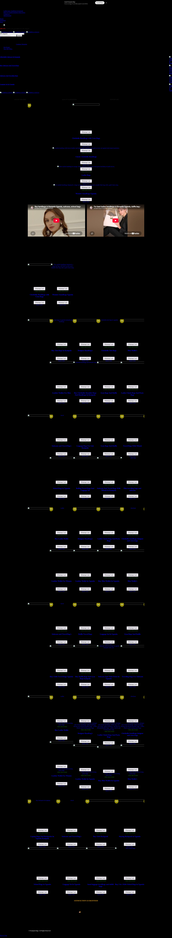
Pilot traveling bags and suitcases (132, 489)
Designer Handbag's (85, 350)
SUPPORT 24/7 (114, 99)
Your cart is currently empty (8, 44)
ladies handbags (91, 724)
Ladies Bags (86, 175)
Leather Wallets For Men (61, 393)
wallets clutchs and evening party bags (87, 727)
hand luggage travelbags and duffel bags (101, 885)
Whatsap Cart (86, 132)
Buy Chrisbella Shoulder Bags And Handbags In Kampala (85, 394)
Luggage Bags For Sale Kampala (85, 447)
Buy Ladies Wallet (61, 539)
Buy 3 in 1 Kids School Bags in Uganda (129, 884)
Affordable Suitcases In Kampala (10, 57)
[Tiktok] (138, 906)
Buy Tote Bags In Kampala (62, 350)
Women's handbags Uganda (86, 194)
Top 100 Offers (8, 49)
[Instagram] (123, 906)
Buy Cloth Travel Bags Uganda (61, 677)
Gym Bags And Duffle (109, 393)
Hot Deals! (7, 47)
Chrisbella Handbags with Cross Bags (86, 138)
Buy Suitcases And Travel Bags (9, 65)
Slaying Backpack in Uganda (129, 836)
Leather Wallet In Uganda (85, 581)
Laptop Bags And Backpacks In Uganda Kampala (42, 837)
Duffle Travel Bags (85, 634)
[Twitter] (116, 906)
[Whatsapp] (131, 906)
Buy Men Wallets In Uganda (108, 581)
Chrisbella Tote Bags (108, 350)
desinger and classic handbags (85, 723)
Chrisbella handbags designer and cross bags (132, 540)
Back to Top (3, 935)
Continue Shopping (21, 44)
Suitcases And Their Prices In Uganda (109, 677)
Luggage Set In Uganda (7, 84)
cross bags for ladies (85, 723)
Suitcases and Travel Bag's (61, 446)
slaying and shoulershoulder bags (82, 726)
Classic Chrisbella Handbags (86, 157)
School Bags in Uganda (61, 488)
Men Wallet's (132, 350)
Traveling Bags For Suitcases (132, 677)
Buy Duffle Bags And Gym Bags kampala (85, 677)
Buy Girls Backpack (100, 836)
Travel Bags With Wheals (132, 446)
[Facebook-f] (108, 906)
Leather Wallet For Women (62, 581)
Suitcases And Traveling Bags (9, 76)
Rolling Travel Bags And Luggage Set (85, 489)
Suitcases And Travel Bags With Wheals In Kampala (108, 489)
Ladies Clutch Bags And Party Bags (132, 394)
